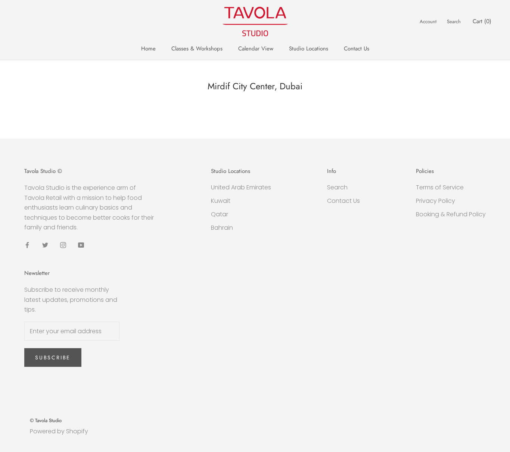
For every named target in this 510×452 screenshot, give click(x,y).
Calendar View (255, 48)
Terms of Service (440, 187)
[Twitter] (45, 245)
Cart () (482, 21)
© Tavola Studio (46, 420)
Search (454, 21)
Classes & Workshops (197, 48)
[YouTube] (81, 245)
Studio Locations (308, 48)
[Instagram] (63, 245)
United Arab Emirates (241, 187)
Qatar (219, 214)
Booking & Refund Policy (451, 214)
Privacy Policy (435, 200)
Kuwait (220, 200)
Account (428, 21)
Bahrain (222, 227)
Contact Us (356, 48)
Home (148, 48)
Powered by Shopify (59, 431)
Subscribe (53, 357)
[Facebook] (27, 245)
